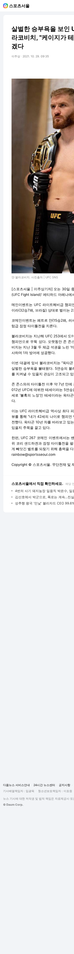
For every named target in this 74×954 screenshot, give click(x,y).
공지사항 (64, 785)
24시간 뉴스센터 (44, 785)
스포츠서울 (19, 6)
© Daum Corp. (13, 804)
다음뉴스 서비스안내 (16, 785)
